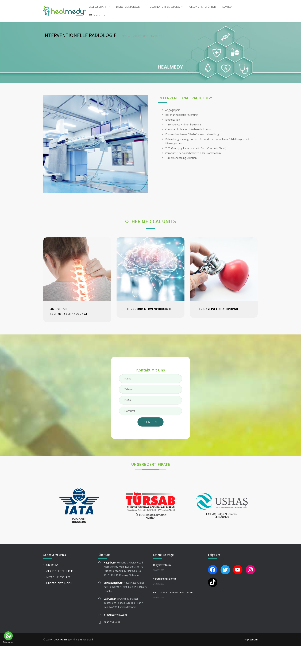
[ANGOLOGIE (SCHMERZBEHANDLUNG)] (77, 269)
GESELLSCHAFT (97, 6)
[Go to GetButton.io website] (8, 642)
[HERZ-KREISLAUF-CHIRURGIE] (224, 269)
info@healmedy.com (115, 614)
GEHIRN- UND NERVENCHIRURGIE (148, 309)
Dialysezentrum (162, 565)
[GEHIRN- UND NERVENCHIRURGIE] (150, 269)
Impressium (251, 639)
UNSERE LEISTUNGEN (59, 583)
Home (123, 36)
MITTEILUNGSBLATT (58, 577)
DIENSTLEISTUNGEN (128, 6)
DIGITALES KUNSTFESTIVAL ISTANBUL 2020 (174, 592)
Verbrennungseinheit (164, 578)
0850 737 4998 (112, 622)
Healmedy (66, 639)
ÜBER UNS (52, 565)
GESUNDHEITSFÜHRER (202, 6)
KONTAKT (228, 6)
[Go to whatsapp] (8, 635)
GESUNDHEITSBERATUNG (165, 6)
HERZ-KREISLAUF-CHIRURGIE (218, 309)
